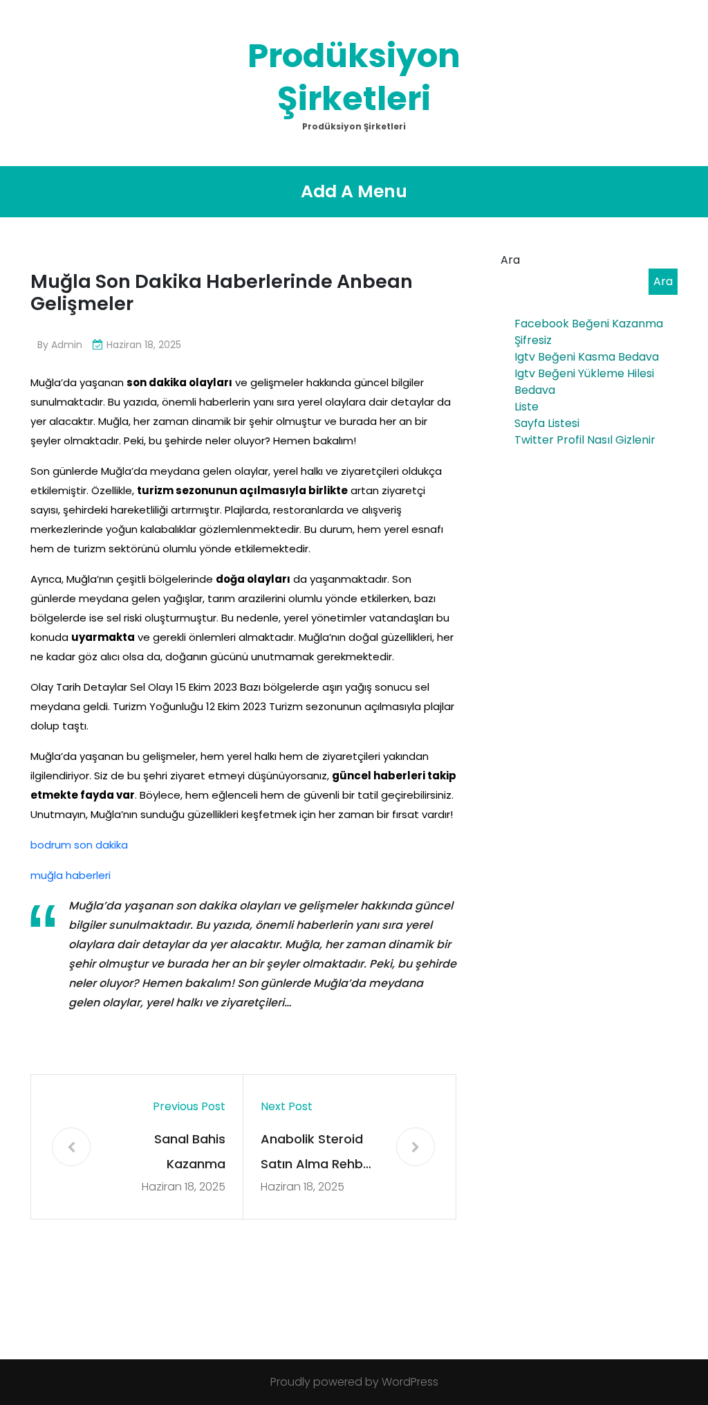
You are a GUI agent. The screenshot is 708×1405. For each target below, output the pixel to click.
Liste (526, 407)
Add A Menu (354, 191)
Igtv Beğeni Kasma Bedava (586, 357)
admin (66, 345)
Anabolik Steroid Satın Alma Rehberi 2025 (319, 1153)
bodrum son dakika (79, 844)
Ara (510, 260)
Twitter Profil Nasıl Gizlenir (584, 440)
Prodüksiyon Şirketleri (354, 77)
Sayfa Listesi (546, 423)
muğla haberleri (70, 875)
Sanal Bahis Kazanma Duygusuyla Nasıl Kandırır (173, 1153)
